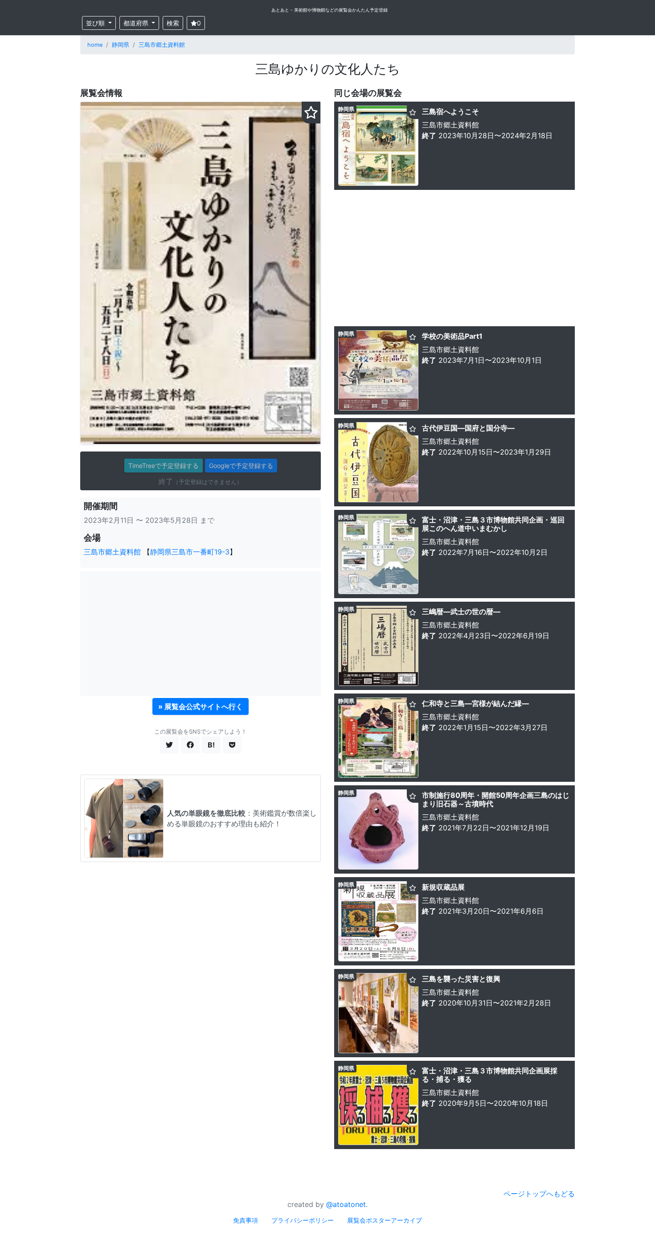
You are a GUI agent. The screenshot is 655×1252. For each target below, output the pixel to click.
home (94, 44)
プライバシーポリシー (302, 1220)
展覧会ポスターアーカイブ (384, 1220)
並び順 (96, 23)
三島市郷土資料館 (162, 44)
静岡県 (120, 44)
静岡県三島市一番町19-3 (189, 551)
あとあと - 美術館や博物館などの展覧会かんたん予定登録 (329, 9)
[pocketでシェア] (232, 744)
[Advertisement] (200, 633)
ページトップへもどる (539, 1193)
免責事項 (245, 1220)
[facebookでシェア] (190, 744)
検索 (173, 23)
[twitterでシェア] (169, 744)
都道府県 (136, 23)
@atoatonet (346, 1204)
